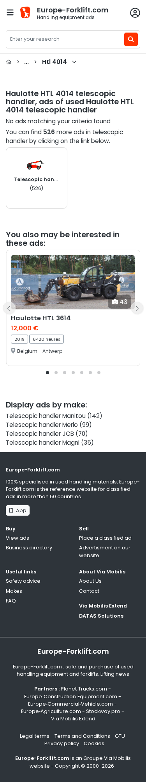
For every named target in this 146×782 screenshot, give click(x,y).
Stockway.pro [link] (103, 711)
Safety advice (23, 581)
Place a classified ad (105, 538)
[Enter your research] (131, 39)
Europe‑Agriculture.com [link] (51, 711)
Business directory (29, 547)
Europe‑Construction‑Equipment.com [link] (70, 696)
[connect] (135, 13)
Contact (89, 591)
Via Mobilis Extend (103, 605)
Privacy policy (61, 743)
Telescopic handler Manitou (46, 416)
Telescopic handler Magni (42, 442)
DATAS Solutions (101, 616)
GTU (120, 736)
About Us (90, 581)
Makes (14, 591)
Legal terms (34, 736)
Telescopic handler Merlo (42, 425)
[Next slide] (137, 308)
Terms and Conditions (82, 736)
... (41, 62)
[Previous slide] (9, 308)
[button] (47, 372)
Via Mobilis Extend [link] (73, 718)
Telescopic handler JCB (40, 434)
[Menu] (10, 12)
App (20, 510)
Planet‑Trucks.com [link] (84, 688)
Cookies (94, 743)
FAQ (11, 600)
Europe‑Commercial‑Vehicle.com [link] (70, 704)
